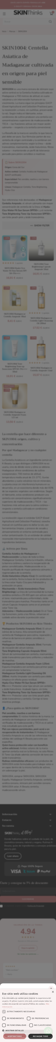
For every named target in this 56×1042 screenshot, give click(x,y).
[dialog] (28, 1015)
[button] (28, 1030)
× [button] (53, 992)
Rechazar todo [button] (40, 1036)
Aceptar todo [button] (15, 1036)
